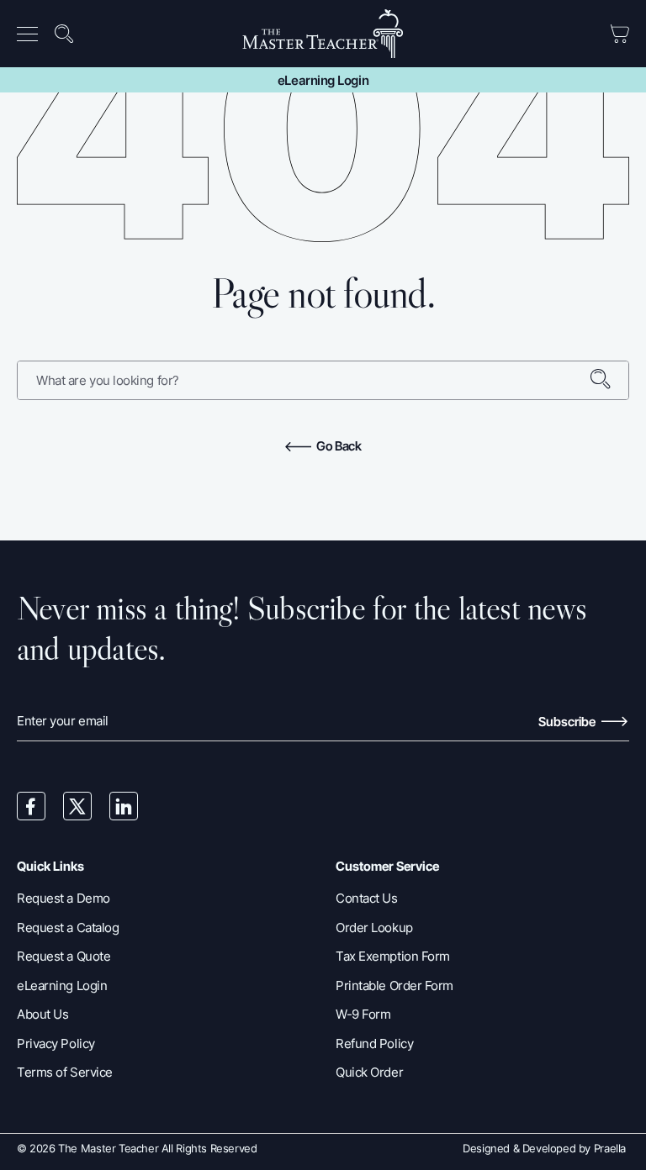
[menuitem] (32, 33)
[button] (31, 34)
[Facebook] (31, 806)
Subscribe (568, 722)
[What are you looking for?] (609, 380)
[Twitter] (77, 806)
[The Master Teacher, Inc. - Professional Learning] (323, 33)
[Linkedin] (123, 806)
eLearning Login (323, 80)
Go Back (338, 446)
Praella (610, 1148)
